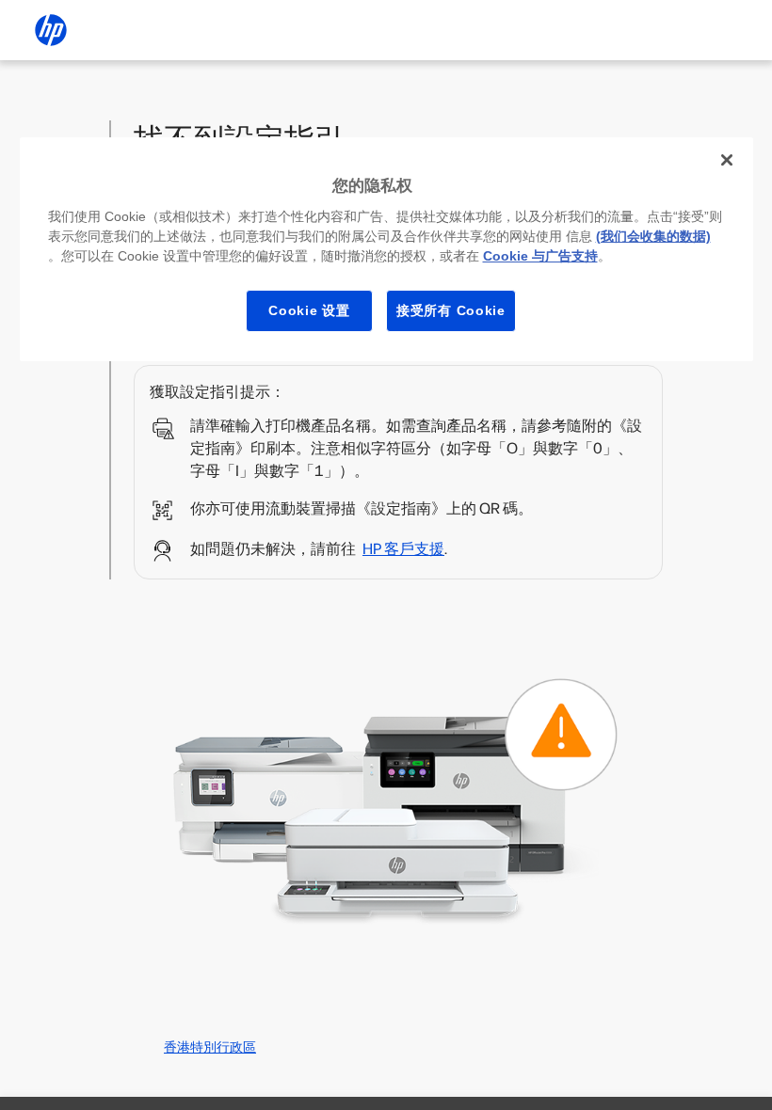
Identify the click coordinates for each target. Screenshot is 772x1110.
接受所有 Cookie (451, 310)
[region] (386, 249)
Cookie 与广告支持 (540, 255)
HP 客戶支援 (403, 549)
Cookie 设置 (308, 310)
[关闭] (727, 160)
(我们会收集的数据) (653, 236)
